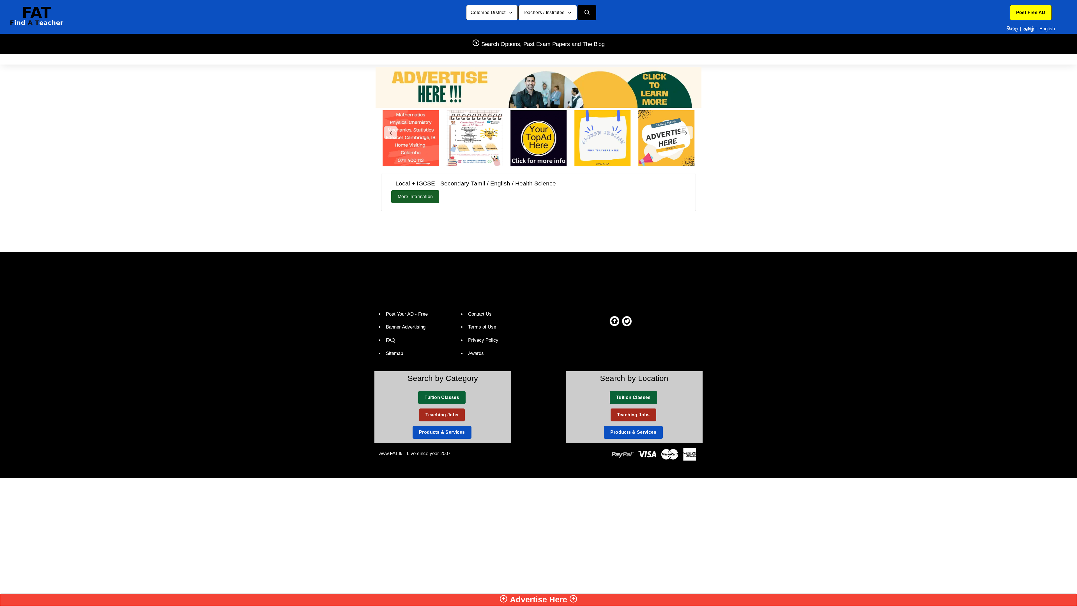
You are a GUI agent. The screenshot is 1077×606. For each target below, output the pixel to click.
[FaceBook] (614, 321)
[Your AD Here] (538, 87)
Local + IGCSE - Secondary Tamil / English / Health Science (475, 183)
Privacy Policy (483, 340)
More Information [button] (415, 196)
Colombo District (489, 12)
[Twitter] (627, 321)
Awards (476, 353)
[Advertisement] (538, 230)
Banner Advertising (405, 327)
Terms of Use (482, 327)
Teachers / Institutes (544, 12)
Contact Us (480, 314)
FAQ (390, 340)
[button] (1031, 12)
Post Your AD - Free (407, 314)
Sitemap (394, 353)
